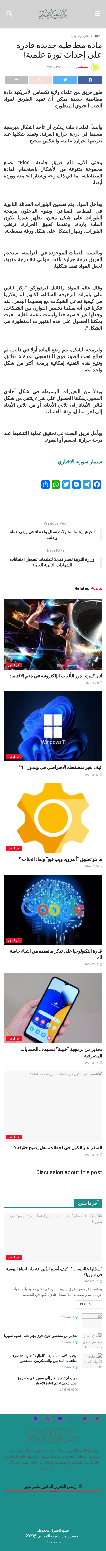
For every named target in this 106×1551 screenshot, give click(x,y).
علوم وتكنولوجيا (79, 36)
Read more (88, 1304)
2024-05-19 (92, 964)
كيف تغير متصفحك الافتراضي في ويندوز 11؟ (60, 767)
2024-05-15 (92, 1154)
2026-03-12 (67, 1367)
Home (98, 36)
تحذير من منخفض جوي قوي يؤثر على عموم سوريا (41, 1336)
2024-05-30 (92, 682)
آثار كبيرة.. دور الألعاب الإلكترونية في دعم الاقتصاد (55, 675)
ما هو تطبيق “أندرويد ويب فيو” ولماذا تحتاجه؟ (60, 859)
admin (83, 67)
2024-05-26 (92, 866)
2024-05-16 (92, 1062)
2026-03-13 (92, 1281)
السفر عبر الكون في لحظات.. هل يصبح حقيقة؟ (58, 1147)
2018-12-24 (55, 67)
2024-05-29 (92, 774)
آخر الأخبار (14, 665)
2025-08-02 (67, 1389)
